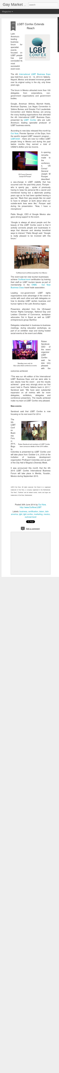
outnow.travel (30, 516)
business (23, 511)
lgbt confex (28, 514)
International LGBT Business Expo (34, 74)
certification (33, 511)
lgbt (20, 514)
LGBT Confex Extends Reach (30, 26)
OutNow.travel (24, 279)
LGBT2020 (15, 138)
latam (41, 511)
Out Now (14, 133)
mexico (47, 514)
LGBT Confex (30, 119)
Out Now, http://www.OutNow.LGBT (33, 506)
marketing (38, 514)
